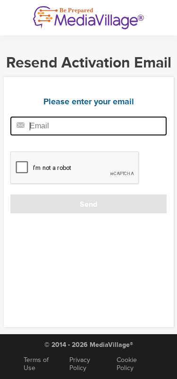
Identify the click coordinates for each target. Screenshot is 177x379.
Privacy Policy (79, 364)
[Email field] (88, 126)
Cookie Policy (127, 364)
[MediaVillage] (88, 17)
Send (88, 204)
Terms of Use (36, 364)
